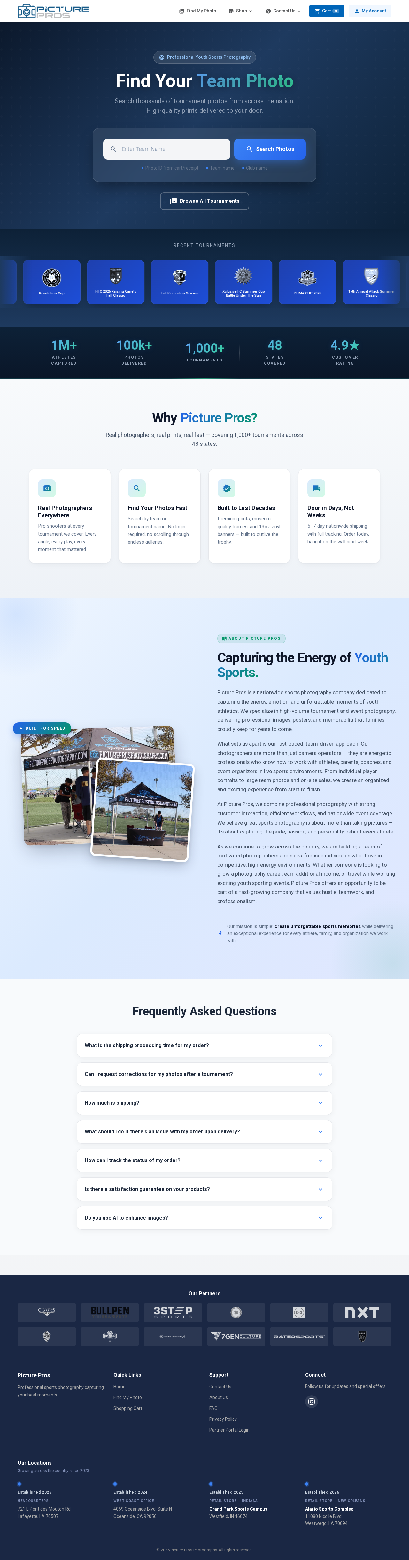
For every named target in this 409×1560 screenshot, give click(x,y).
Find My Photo (197, 11)
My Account (370, 11)
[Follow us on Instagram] (311, 1401)
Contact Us (284, 11)
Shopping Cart (127, 1408)
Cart (325, 11)
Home (119, 1386)
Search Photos (270, 149)
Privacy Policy (223, 1419)
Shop (240, 11)
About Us (218, 1397)
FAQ (213, 1408)
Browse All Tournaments (205, 201)
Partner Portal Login (229, 1430)
